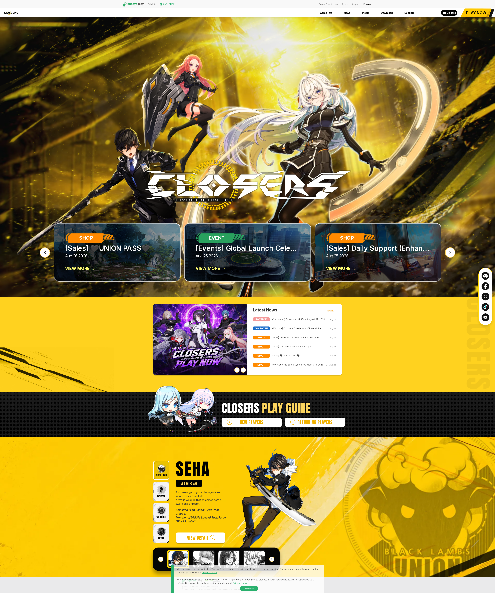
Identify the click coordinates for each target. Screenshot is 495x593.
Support (409, 12)
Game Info (326, 12)
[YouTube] (485, 317)
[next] (450, 252)
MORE (330, 310)
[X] (485, 296)
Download (387, 12)
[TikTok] (485, 307)
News (347, 12)
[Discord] (485, 276)
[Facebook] (485, 286)
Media (365, 12)
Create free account (328, 4)
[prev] (45, 252)
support (355, 4)
